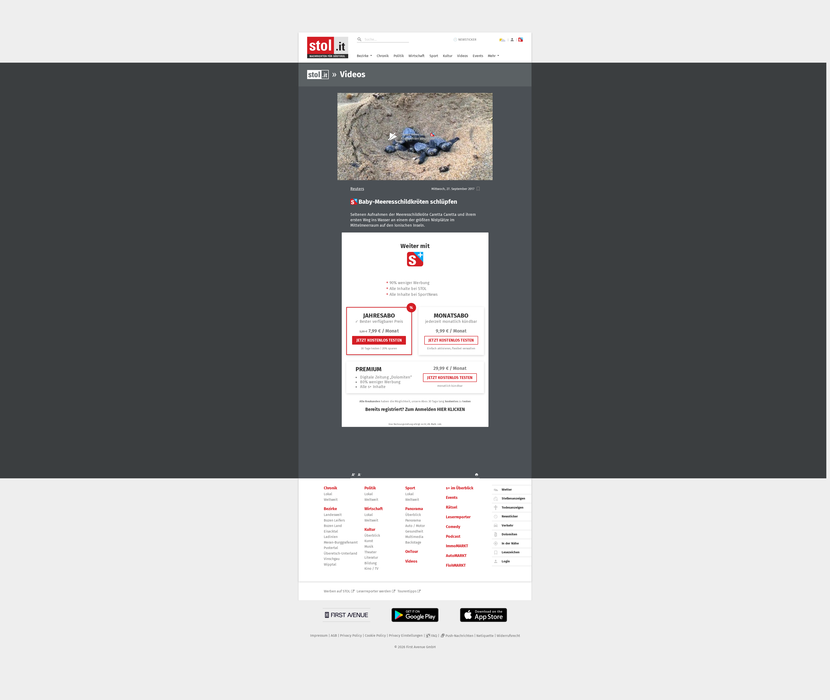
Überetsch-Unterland (340, 553)
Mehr (492, 56)
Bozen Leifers (334, 520)
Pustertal (331, 548)
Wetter (507, 490)
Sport (433, 56)
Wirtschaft (417, 56)
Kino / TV (371, 568)
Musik (368, 546)
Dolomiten (509, 534)
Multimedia (414, 537)
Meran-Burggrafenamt (341, 542)
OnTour (411, 551)
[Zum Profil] (512, 39)
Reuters (357, 189)
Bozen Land (333, 526)
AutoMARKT (456, 556)
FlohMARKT (456, 565)
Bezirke (363, 56)
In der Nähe (510, 543)
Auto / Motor (415, 526)
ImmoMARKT (457, 546)
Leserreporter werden (374, 591)
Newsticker (510, 516)
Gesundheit (414, 531)
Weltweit (331, 500)
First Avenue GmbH (421, 647)
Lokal (328, 494)
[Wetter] (502, 40)
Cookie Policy (375, 635)
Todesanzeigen (513, 507)
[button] (478, 189)
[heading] (415, 201)
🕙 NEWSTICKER (464, 39)
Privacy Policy (351, 635)
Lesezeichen (511, 552)
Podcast (453, 536)
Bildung (370, 563)
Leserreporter (458, 517)
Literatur (371, 557)
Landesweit (333, 515)
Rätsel (451, 507)
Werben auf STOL (337, 591)
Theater (370, 552)
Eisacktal (331, 531)
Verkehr (507, 525)
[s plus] (520, 39)
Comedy (453, 527)
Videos (462, 56)
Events (478, 56)
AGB (334, 635)
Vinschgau (332, 559)
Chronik (383, 56)
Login (506, 561)
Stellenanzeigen (513, 498)
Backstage (413, 542)
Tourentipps (406, 591)
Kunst (368, 541)
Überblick (372, 535)
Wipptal (330, 564)
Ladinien (331, 537)
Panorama (414, 509)
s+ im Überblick (459, 488)
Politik (399, 56)
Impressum (319, 635)
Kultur (447, 56)
